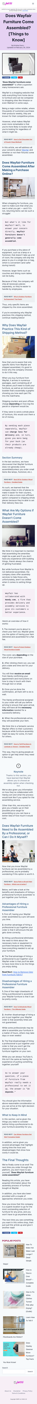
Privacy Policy (27, 1391)
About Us (8, 1391)
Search (5, 1368)
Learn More (25, 10)
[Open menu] (33, 3)
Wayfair (25, 150)
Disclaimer (16, 1391)
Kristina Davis (19, 45)
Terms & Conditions (18, 1393)
